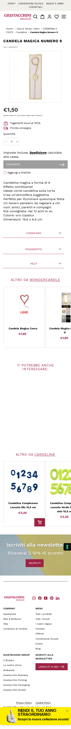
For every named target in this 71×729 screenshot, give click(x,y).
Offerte (40, 633)
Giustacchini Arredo (14, 690)
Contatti (40, 628)
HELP (33, 263)
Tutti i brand (43, 619)
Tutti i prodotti (44, 614)
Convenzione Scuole (47, 638)
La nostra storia (12, 665)
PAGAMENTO (33, 249)
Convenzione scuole (30, 3)
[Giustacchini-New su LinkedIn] (57, 598)
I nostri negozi (44, 623)
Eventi (11, 3)
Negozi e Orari (55, 3)
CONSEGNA (33, 233)
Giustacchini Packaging (16, 685)
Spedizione (38, 152)
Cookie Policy (43, 702)
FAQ (5, 623)
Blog (38, 648)
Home (9, 29)
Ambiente (8, 670)
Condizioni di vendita (15, 628)
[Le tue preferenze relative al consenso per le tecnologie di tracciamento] (67, 547)
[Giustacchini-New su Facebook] (40, 598)
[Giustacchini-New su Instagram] (34, 598)
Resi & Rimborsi (12, 619)
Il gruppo (8, 660)
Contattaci (35, 7)
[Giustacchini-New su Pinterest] (51, 598)
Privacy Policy (24, 702)
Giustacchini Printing (15, 680)
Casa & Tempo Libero (28, 29)
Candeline (21, 32)
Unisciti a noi (48, 666)
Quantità (9, 133)
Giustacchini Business (15, 675)
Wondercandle (45, 280)
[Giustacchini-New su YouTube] (46, 598)
